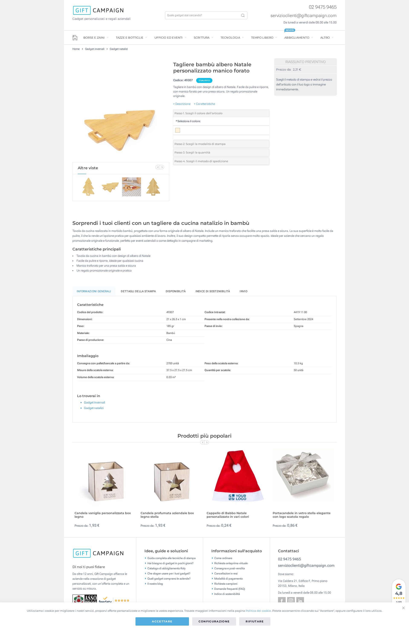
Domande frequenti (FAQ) (229, 588)
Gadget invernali (94, 49)
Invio (243, 291)
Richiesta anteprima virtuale (231, 563)
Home (76, 49)
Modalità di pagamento (228, 578)
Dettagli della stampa (138, 291)
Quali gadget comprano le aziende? (168, 578)
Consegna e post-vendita (229, 568)
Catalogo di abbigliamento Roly (166, 568)
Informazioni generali (94, 291)
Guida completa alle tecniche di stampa (171, 558)
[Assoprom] (85, 600)
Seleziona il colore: (188, 121)
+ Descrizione (181, 104)
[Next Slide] (162, 167)
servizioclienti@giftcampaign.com (304, 15)
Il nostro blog (155, 583)
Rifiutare (255, 621)
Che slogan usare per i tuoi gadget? (168, 573)
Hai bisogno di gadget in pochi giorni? (170, 563)
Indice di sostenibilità (213, 291)
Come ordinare (223, 558)
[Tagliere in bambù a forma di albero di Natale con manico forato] (121, 110)
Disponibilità (176, 291)
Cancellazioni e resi (226, 573)
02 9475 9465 (323, 7)
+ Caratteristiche (204, 104)
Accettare (162, 621)
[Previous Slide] (158, 167)
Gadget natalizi (119, 49)
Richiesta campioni (225, 583)
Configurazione (214, 621)
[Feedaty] (114, 600)
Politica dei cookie (258, 610)
